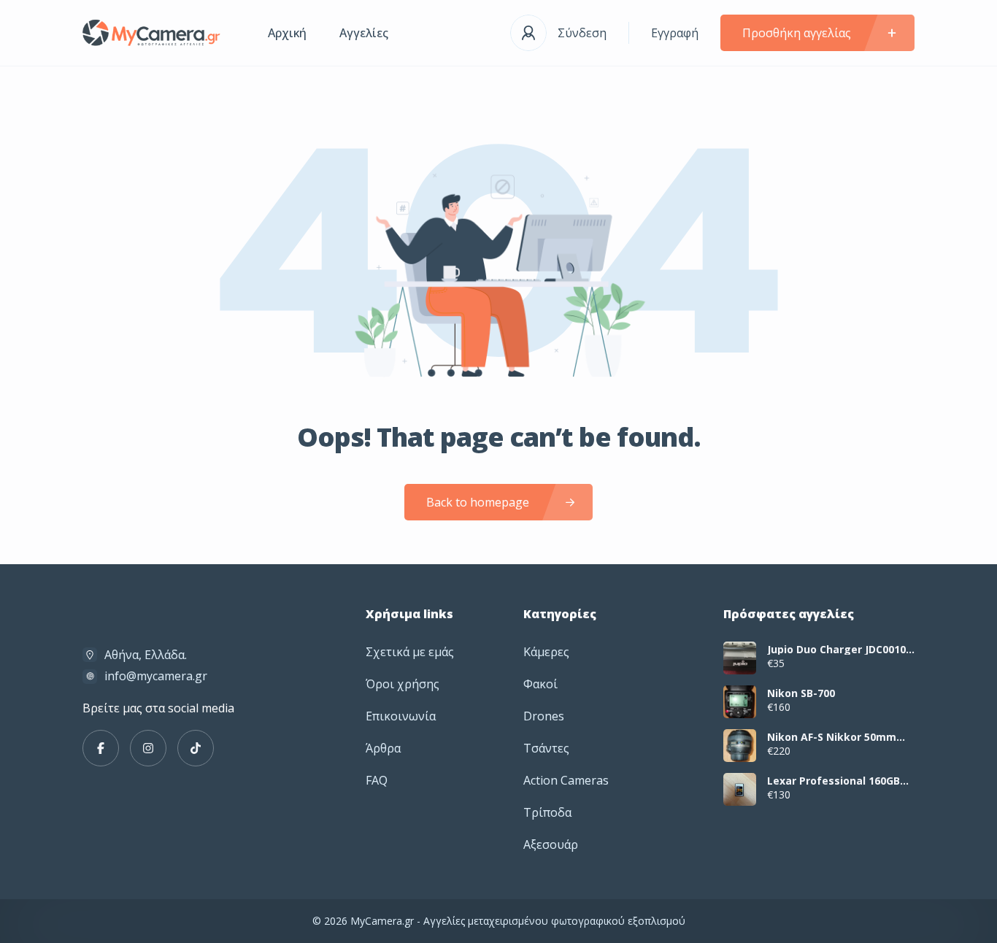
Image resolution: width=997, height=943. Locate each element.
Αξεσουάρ (550, 844)
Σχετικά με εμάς (410, 652)
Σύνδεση (582, 33)
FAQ (377, 780)
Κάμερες (546, 652)
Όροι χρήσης (402, 684)
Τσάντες (546, 748)
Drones (543, 716)
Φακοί (540, 684)
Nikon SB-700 (801, 693)
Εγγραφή (674, 33)
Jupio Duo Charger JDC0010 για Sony (836, 649)
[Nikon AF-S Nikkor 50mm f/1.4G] (739, 745)
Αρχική (287, 33)
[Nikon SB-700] (739, 701)
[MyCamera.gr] (153, 33)
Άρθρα (383, 748)
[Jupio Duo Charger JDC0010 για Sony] (739, 658)
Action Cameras (566, 780)
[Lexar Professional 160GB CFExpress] (739, 789)
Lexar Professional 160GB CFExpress (833, 781)
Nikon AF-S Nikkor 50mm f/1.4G (831, 737)
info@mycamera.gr (155, 676)
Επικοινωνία (401, 716)
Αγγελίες (363, 33)
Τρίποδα (547, 812)
